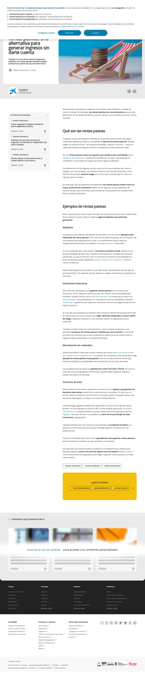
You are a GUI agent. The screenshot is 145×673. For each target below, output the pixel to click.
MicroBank (74, 628)
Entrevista (45, 602)
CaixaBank (23, 90)
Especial (44, 595)
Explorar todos (46, 608)
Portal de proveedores (78, 634)
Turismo (77, 598)
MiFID (42, 646)
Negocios (43, 631)
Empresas (43, 628)
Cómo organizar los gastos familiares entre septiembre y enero (27, 125)
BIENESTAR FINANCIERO (112, 466)
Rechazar (69, 33)
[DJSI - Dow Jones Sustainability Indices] (122, 665)
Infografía (44, 598)
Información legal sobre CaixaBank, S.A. (39, 665)
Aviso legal (24, 665)
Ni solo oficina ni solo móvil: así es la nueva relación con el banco (26, 159)
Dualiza (72, 637)
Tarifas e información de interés (52, 634)
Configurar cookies (46, 33)
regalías (67, 414)
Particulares (44, 626)
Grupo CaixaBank (76, 626)
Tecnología (78, 602)
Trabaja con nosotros (78, 631)
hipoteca (109, 243)
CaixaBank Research (17, 631)
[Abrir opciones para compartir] (129, 91)
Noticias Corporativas (16, 626)
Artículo (44, 592)
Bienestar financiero (114, 602)
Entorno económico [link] (15, 592)
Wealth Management (47, 640)
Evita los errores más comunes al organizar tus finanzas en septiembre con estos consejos (29, 142)
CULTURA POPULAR (120, 488)
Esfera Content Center (16, 628)
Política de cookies (13, 665)
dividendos (68, 302)
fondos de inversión (99, 296)
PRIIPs (42, 648)
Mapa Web (55, 665)
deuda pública (70, 299)
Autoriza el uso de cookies (44, 549)
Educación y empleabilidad (116, 598)
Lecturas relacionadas (20, 115)
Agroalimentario (80, 592)
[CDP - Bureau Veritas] (132, 665)
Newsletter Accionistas (17, 634)
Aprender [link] (12, 598)
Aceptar (95, 33)
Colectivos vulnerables (115, 595)
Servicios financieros (81, 605)
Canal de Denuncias (60, 668)
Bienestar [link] (12, 595)
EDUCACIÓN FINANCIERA (81, 488)
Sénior (108, 592)
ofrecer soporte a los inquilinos (109, 260)
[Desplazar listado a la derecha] (132, 488)
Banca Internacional (47, 643)
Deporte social (111, 605)
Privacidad (33, 668)
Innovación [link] (12, 608)
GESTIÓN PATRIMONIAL (92, 466)
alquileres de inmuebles (74, 158)
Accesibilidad (64, 665)
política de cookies (76, 26)
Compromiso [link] (13, 605)
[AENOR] (104, 665)
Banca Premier (45, 637)
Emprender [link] (12, 602)
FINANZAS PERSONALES (73, 466)
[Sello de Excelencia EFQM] (116, 665)
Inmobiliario (78, 595)
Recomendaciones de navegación (17, 668)
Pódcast (44, 605)
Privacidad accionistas (46, 668)
